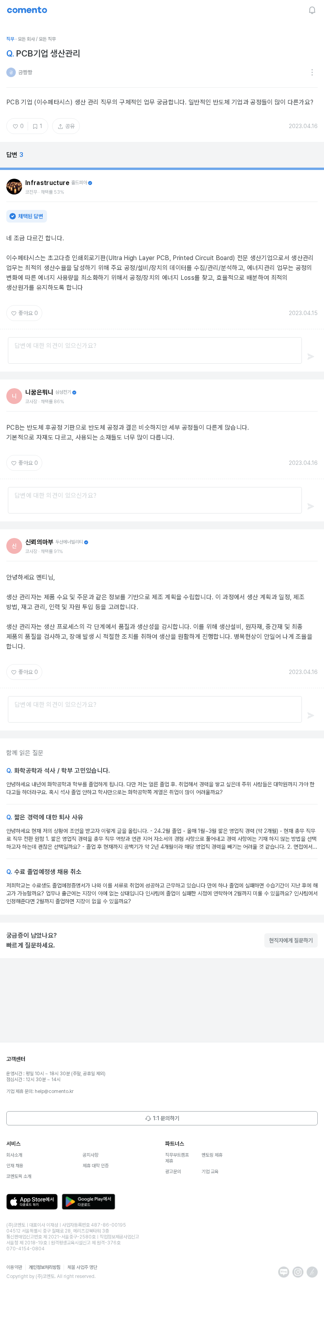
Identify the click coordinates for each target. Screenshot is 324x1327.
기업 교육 (210, 1171)
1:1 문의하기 (166, 1118)
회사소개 (14, 1155)
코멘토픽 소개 (18, 1176)
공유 (70, 126)
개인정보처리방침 (44, 1267)
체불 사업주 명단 (82, 1267)
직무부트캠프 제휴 (177, 1158)
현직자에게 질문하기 (291, 940)
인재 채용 (14, 1165)
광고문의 (173, 1171)
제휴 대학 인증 (96, 1165)
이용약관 (14, 1267)
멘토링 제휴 (212, 1155)
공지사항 (90, 1155)
